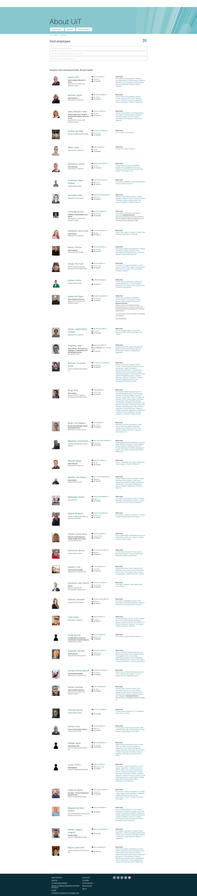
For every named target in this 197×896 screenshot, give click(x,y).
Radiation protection (130, 250)
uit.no (51, 35)
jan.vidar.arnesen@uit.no (100, 130)
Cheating (138, 115)
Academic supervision (122, 364)
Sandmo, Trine (74, 567)
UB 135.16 (96, 689)
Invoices (141, 500)
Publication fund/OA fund (123, 169)
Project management (136, 860)
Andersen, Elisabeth (76, 599)
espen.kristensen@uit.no (100, 180)
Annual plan (131, 750)
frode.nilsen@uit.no (99, 147)
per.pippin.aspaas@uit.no (100, 296)
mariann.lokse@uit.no (99, 111)
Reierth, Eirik (73, 77)
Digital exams (119, 838)
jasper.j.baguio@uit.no (99, 847)
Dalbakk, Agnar (74, 743)
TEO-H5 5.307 (97, 515)
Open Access (138, 118)
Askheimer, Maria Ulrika (78, 231)
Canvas (137, 364)
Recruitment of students (129, 813)
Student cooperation (129, 820)
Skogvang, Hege (74, 345)
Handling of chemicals (134, 446)
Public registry (134, 584)
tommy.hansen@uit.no (99, 533)
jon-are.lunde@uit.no (99, 634)
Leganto (122, 464)
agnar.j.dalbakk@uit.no (99, 742)
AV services (119, 265)
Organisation (70, 29)
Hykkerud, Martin (75, 790)
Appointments (125, 349)
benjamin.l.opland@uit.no (100, 513)
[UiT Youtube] (129, 877)
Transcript (139, 486)
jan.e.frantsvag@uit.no (99, 211)
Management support (127, 375)
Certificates (124, 618)
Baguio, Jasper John (76, 847)
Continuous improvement (123, 287)
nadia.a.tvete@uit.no (99, 616)
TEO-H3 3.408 (97, 214)
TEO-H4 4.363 (97, 745)
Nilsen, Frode (73, 147)
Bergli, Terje (73, 390)
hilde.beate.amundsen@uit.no (101, 195)
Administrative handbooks (130, 603)
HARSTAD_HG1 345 (98, 767)
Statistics (132, 102)
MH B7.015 (96, 79)
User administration (129, 408)
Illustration (140, 399)
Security (129, 746)
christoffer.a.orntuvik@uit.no (101, 363)
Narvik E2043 (97, 365)
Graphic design (131, 399)
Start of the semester (127, 282)
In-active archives (137, 692)
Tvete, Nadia (73, 617)
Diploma (118, 196)
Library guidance (129, 78)
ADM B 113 (96, 499)
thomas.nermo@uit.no (99, 247)
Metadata (136, 165)
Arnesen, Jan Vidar (75, 131)
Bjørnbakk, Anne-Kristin (78, 441)
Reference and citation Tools (124, 568)
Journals (127, 98)
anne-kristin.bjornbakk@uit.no (102, 440)
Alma (122, 96)
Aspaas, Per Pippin (75, 296)
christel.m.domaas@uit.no (100, 670)
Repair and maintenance (131, 249)
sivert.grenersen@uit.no (100, 582)
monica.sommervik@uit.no (100, 550)
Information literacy (121, 80)
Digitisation (127, 182)
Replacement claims (132, 676)
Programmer (141, 410)
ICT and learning (136, 269)
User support (119, 78)
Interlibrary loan (125, 659)
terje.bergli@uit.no (98, 390)
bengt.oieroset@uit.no (99, 460)
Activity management (136, 502)
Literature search (133, 80)
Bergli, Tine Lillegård (76, 423)
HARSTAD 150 (97, 653)
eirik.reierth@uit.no (98, 77)
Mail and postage (126, 426)
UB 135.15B (96, 673)
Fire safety (132, 448)
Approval (118, 488)
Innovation (119, 395)
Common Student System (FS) (124, 183)
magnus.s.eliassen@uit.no (100, 829)
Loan (122, 98)
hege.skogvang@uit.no (100, 345)
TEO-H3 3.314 (97, 298)
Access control (120, 835)
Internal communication (130, 424)
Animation (126, 404)
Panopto (125, 271)
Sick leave (138, 604)
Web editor (126, 729)
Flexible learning (126, 393)
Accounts (125, 502)
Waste (132, 450)
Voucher (135, 500)
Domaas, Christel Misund (78, 670)
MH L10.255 (96, 425)
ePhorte (137, 202)
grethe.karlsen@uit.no (99, 280)
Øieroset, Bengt (74, 460)
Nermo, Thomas (75, 247)
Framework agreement (123, 234)
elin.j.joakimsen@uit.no (99, 650)
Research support (134, 84)
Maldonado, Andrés (76, 497)
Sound (123, 267)
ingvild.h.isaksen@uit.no (100, 328)
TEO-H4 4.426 (97, 585)
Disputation (135, 835)
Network (138, 408)
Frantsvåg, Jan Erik (76, 211)
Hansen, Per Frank (75, 263)
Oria (131, 171)
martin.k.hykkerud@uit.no (100, 789)
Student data (137, 370)
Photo (124, 399)
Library (118, 96)
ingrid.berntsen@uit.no (100, 95)
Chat (132, 98)
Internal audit (139, 450)
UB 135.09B (96, 97)
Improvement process (138, 285)
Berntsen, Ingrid (75, 95)
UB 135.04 (96, 331)
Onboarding (135, 426)
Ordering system (127, 500)
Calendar (137, 775)
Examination (127, 381)
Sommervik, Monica (76, 550)
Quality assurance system (130, 200)
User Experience (129, 118)
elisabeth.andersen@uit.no (101, 599)
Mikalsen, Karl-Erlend (77, 477)
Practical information (56, 29)
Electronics (133, 252)
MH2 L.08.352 (97, 443)
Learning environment (122, 818)
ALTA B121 (96, 601)
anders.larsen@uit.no (99, 764)
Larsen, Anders (74, 764)
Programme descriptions (129, 196)
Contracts (132, 232)
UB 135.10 (96, 166)
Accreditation (133, 377)
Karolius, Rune (74, 726)
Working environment (130, 754)
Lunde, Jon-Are (74, 635)
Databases (138, 78)
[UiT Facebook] (114, 877)
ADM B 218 (96, 182)
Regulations (119, 754)
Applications (132, 410)
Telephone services (131, 428)
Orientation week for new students (126, 372)
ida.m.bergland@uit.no (99, 807)
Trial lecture (119, 836)
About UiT (56, 35)
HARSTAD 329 (97, 637)
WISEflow (125, 817)
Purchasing (134, 234)
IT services (142, 515)
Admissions (125, 624)
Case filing (127, 773)
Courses (118, 282)
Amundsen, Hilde (75, 195)
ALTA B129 (96, 792)
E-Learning (139, 797)
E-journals (130, 165)
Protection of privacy (136, 752)
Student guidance (136, 374)
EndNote (135, 568)
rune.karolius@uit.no (99, 726)
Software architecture (122, 410)
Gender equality (120, 347)
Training (137, 375)
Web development (127, 406)
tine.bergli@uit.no (98, 422)
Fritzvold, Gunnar (75, 710)
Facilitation (124, 202)
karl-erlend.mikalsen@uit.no (101, 477)
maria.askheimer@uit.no (100, 230)
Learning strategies (128, 395)
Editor (135, 406)
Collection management (134, 100)
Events (117, 102)
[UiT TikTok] (122, 877)
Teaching (118, 86)
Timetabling (119, 381)
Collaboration (137, 480)
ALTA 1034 (96, 569)
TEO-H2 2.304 (97, 133)
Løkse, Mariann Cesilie (77, 111)
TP (132, 370)
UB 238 (95, 149)
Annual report (140, 750)
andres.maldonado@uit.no (100, 496)
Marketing (133, 404)
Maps (124, 539)
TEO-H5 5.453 (97, 249)
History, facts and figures (84, 29)
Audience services (127, 117)
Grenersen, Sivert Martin (78, 583)
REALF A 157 (96, 197)
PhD (138, 688)
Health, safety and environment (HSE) (126, 442)
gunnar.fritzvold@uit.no (100, 709)
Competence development (133, 403)
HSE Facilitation (134, 777)
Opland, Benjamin (75, 513)
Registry (126, 584)
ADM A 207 (96, 728)
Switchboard (139, 102)
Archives (118, 688)
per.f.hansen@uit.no (99, 263)
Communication (139, 267)
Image (132, 267)
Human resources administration (125, 604)
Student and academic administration (126, 555)
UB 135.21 (96, 114)
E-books (123, 165)
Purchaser (119, 271)
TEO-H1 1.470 (97, 392)
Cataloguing (124, 462)
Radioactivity (119, 451)
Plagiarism (119, 120)
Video (127, 267)
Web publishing (130, 401)
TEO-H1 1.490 (97, 266)
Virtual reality (141, 404)
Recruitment (119, 773)
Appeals (118, 622)
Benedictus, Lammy (76, 164)
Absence (127, 350)
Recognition (131, 486)
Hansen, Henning (75, 687)
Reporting (135, 182)
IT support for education (130, 265)
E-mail (143, 775)
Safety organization (132, 332)
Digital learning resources (129, 379)
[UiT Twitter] (125, 877)
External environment (122, 448)
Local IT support (120, 132)
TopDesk (124, 100)
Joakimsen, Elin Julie (76, 651)
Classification (135, 298)
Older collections (126, 688)
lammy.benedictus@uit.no (100, 163)
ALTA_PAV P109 (97, 536)
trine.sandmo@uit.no (99, 566)
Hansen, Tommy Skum (77, 534)
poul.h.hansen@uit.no (99, 686)
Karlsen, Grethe (74, 280)
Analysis (124, 198)
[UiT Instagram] (118, 877)
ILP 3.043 (95, 619)
